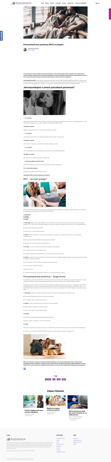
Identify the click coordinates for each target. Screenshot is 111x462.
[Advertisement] (55, 63)
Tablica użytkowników (80, 3)
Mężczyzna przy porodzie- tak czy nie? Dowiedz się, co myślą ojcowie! (78, 413)
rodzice (64, 379)
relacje (59, 379)
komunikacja (48, 379)
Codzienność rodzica (29, 414)
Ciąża (42, 3)
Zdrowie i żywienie (60, 444)
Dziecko (47, 3)
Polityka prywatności (77, 440)
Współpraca (75, 438)
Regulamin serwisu (77, 442)
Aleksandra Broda (33, 48)
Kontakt (74, 444)
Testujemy (58, 3)
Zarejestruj (71, 3)
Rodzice (52, 3)
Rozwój (58, 448)
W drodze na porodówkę (75, 418)
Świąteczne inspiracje (60, 451)
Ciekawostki (58, 446)
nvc (54, 379)
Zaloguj (64, 3)
